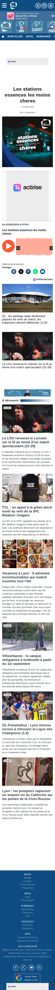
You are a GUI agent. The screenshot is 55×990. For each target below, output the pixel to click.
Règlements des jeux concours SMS (27, 953)
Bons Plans (15, 36)
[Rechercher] (44, 5)
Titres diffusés (27, 884)
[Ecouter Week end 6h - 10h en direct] (27, 392)
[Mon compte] (51, 5)
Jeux (27, 916)
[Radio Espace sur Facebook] (15, 967)
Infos (29, 36)
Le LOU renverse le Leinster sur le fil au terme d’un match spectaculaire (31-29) (25, 442)
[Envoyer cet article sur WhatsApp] (34, 272)
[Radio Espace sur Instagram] (39, 967)
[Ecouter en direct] (38, 5)
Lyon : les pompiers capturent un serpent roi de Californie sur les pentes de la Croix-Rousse (27, 795)
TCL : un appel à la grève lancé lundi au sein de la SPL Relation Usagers (27, 511)
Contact (27, 881)
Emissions (27, 912)
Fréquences (27, 887)
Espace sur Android (27, 940)
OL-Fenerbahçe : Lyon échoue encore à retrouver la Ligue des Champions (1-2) (27, 729)
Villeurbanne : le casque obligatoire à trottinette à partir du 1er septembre (27, 660)
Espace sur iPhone (27, 937)
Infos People (27, 900)
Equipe (27, 877)
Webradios (43, 36)
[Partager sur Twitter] (20, 272)
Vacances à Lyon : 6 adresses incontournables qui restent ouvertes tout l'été (26, 577)
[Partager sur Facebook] (13, 272)
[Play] (3, 24)
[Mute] (53, 16)
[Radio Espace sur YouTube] (31, 967)
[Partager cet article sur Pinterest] (27, 272)
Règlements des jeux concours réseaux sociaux (27, 949)
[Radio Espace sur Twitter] (23, 967)
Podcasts (27, 925)
